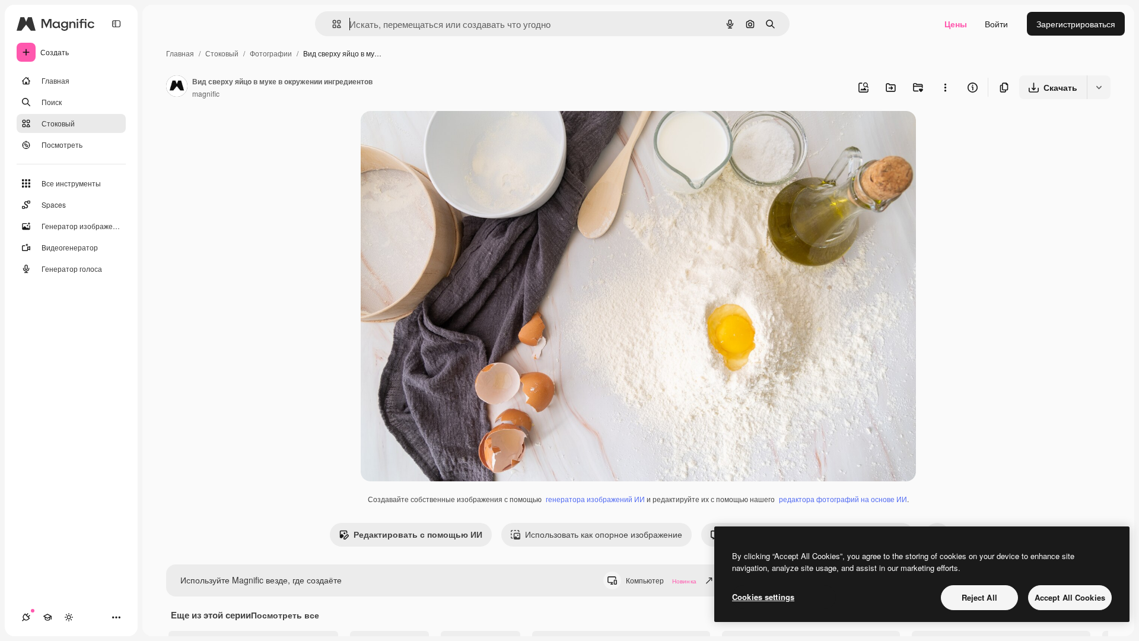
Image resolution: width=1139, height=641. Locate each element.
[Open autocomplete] (332, 24)
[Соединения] (26, 617)
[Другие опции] (945, 87)
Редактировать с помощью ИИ (418, 534)
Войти (996, 24)
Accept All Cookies (1070, 597)
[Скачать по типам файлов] (1099, 87)
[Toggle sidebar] (116, 23)
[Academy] (47, 617)
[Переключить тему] (68, 617)
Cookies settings (763, 596)
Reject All (979, 597)
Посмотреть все (285, 615)
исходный (440, 134)
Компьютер (661, 580)
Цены (955, 24)
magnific (205, 93)
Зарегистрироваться (1075, 24)
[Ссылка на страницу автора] (176, 87)
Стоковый (221, 53)
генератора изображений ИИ (595, 499)
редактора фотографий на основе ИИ (843, 499)
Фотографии (271, 53)
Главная (180, 53)
